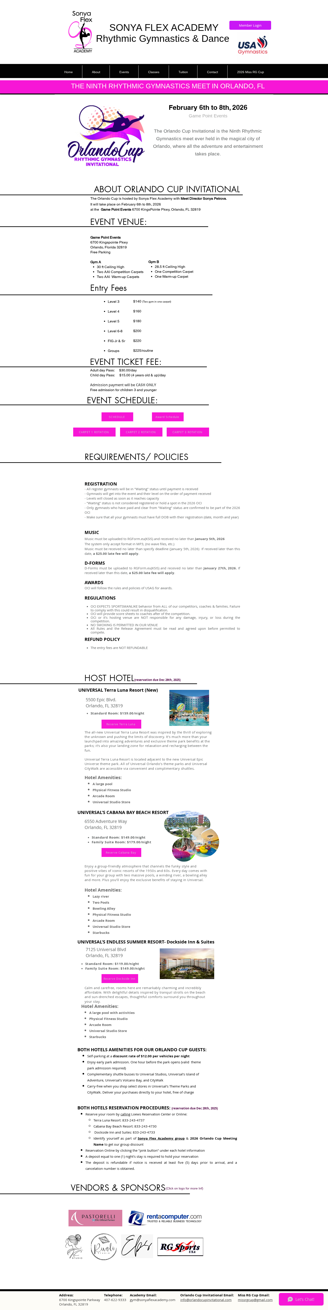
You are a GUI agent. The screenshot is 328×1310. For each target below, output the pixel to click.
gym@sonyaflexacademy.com (152, 1299)
